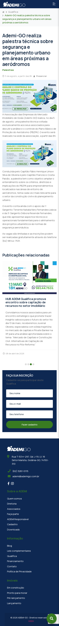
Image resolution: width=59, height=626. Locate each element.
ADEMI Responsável (18, 519)
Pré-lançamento (16, 598)
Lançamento (14, 603)
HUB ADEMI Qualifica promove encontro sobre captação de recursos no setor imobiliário (26, 302)
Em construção (15, 587)
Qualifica (13, 11)
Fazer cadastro (29, 424)
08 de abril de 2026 (15, 353)
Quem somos (14, 498)
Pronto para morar (17, 593)
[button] (26, 364)
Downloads (13, 529)
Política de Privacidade (19, 571)
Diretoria (12, 503)
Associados (13, 509)
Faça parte (13, 514)
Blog (9, 545)
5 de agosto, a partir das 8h (18, 76)
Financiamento (15, 561)
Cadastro (12, 524)
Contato (12, 566)
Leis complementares (19, 550)
